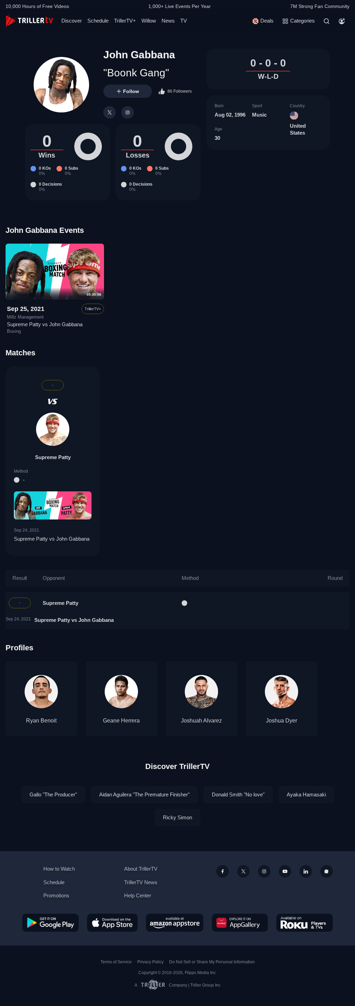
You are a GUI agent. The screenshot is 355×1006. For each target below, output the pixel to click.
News (168, 21)
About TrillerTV (140, 869)
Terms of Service (116, 961)
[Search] (326, 21)
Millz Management (25, 317)
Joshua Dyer (281, 721)
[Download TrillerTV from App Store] (112, 923)
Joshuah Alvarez (201, 721)
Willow (148, 21)
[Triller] (326, 871)
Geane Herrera (121, 721)
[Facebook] (222, 871)
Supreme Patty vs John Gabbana (45, 324)
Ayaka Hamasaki (306, 794)
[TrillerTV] (29, 20)
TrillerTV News (140, 882)
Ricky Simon (177, 817)
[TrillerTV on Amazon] (175, 923)
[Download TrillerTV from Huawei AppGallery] (240, 923)
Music (259, 115)
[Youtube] (285, 871)
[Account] (341, 21)
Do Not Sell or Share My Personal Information (212, 961)
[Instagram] (127, 112)
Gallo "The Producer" (53, 794)
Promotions (56, 895)
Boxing (14, 331)
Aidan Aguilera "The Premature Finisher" (144, 794)
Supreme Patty (53, 457)
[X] (109, 112)
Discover (71, 21)
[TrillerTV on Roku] (304, 923)
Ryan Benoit (41, 721)
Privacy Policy (150, 961)
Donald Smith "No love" (238, 794)
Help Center (137, 895)
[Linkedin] (306, 871)
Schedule (98, 21)
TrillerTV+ (125, 21)
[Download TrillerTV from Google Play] (50, 923)
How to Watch (59, 869)
